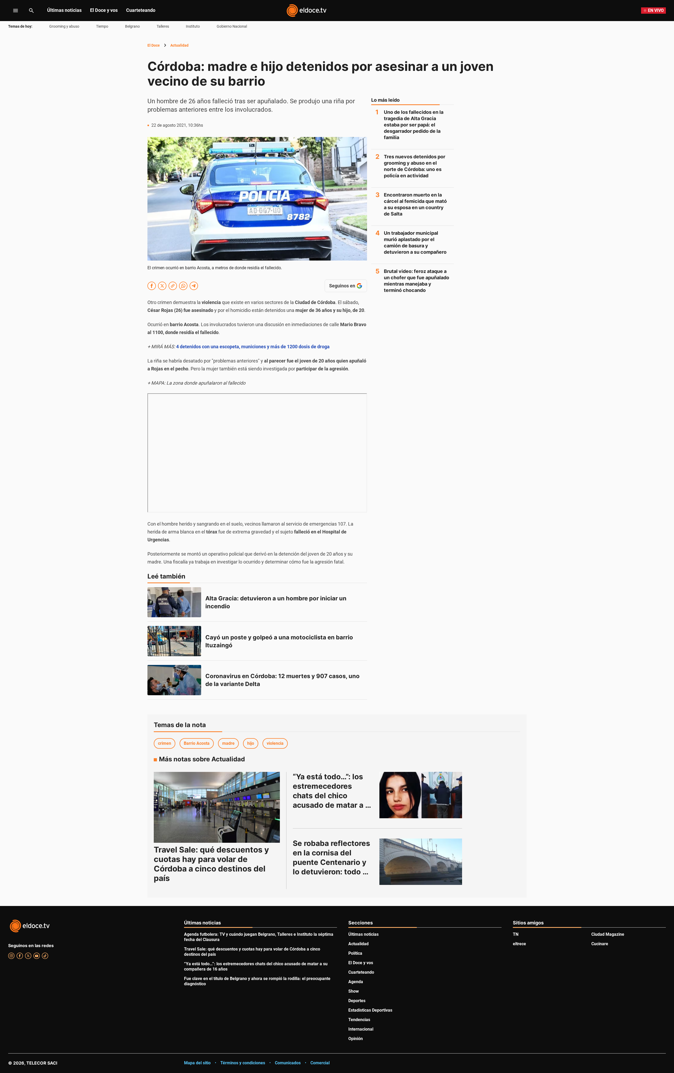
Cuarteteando (140, 10)
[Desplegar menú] (11, 10)
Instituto (193, 26)
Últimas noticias (64, 10)
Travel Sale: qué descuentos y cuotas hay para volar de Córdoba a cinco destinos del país (211, 864)
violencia (275, 743)
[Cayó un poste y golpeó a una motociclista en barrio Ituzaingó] (174, 641)
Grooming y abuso (64, 26)
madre (228, 743)
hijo (250, 743)
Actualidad (179, 45)
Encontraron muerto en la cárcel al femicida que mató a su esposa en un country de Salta (415, 204)
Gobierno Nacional (232, 26)
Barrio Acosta (197, 743)
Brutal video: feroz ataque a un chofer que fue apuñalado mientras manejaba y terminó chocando (416, 280)
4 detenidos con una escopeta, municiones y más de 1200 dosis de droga (253, 346)
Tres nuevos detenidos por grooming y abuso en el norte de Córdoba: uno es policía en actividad (414, 166)
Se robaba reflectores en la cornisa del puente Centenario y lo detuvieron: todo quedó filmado (332, 862)
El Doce (153, 45)
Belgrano (132, 26)
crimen (164, 743)
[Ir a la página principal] (306, 10)
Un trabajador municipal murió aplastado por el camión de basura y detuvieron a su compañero (415, 242)
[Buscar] (31, 10)
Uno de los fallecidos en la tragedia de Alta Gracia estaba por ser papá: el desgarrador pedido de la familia (413, 124)
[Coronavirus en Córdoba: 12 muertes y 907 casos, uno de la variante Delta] (174, 680)
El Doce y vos (104, 10)
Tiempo (102, 26)
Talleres (163, 26)
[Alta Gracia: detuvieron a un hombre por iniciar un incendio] (174, 602)
